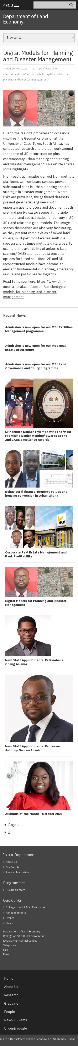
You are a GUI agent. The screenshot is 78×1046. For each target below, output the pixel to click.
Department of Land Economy (25, 19)
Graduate (11, 1003)
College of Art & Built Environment (26, 907)
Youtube (46, 962)
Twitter (29, 962)
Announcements (16, 913)
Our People (13, 867)
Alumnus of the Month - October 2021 (34, 814)
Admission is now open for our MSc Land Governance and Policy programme (35, 366)
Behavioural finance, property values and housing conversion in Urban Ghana (36, 494)
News (9, 923)
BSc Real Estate (15, 890)
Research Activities (18, 872)
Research (11, 995)
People (9, 1012)
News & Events (15, 1020)
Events (10, 918)
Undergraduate (15, 1028)
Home (8, 978)
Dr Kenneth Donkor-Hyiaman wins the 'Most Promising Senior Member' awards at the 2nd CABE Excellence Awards (38, 436)
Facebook (12, 962)
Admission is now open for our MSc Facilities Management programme (39, 329)
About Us (11, 862)
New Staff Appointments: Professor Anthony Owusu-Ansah (32, 748)
